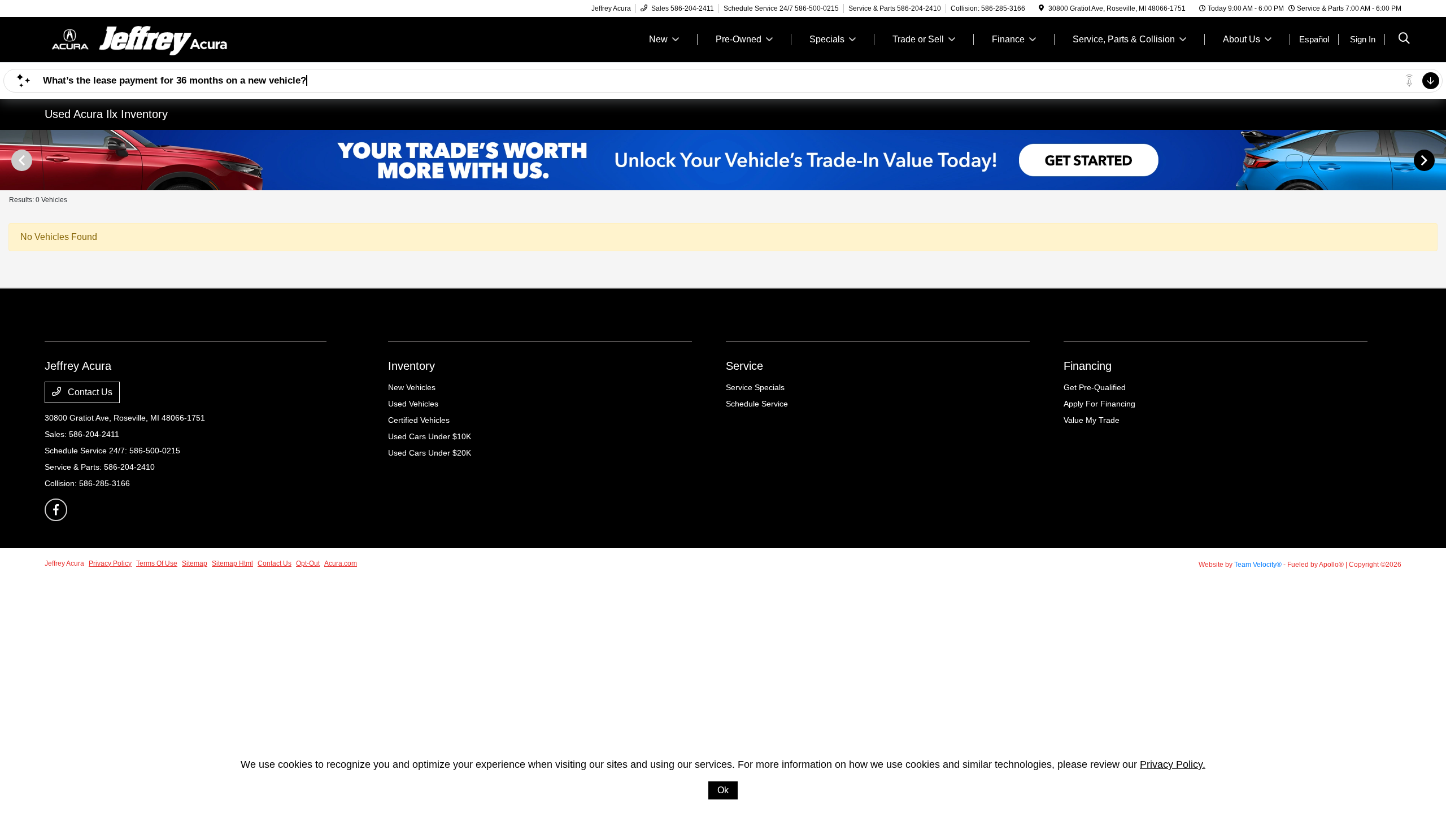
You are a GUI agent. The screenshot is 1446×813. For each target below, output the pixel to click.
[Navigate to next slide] (1437, 159)
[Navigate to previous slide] (8, 159)
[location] (1041, 8)
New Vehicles (411, 387)
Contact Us (89, 392)
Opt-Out (308, 563)
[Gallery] (723, 160)
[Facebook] (56, 510)
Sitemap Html (232, 563)
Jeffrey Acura (64, 563)
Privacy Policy (110, 563)
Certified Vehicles (419, 420)
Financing (1088, 366)
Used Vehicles (413, 403)
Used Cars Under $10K (429, 436)
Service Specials (755, 387)
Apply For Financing (1099, 403)
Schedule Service (757, 403)
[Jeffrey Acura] (142, 38)
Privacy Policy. (1172, 764)
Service (744, 366)
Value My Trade (1092, 420)
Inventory (411, 366)
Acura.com (340, 563)
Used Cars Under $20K (429, 452)
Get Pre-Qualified (1095, 387)
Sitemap (194, 563)
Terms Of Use (156, 563)
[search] (1404, 39)
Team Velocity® (1258, 565)
